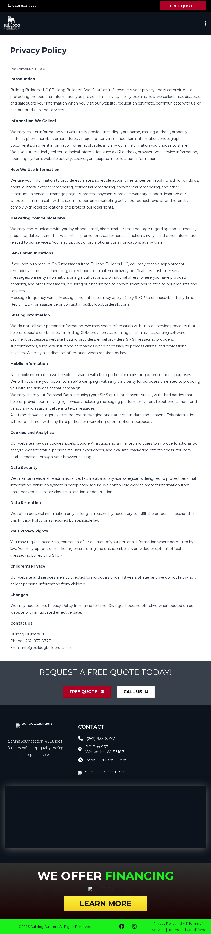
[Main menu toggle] (205, 23)
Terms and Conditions (187, 930)
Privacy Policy (165, 923)
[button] (183, 5)
